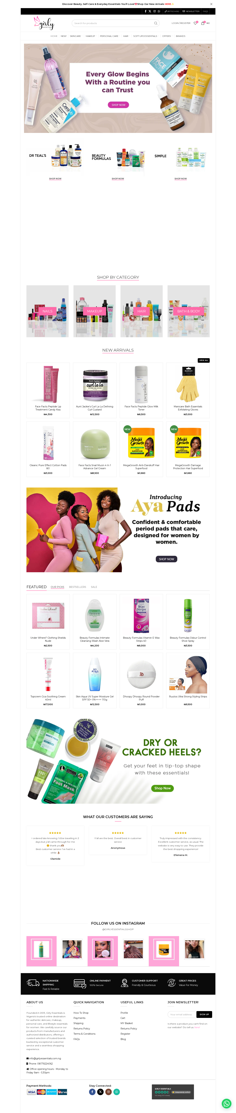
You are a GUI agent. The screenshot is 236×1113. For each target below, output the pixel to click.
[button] (226, 1103)
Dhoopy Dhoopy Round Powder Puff (141, 698)
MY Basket (127, 1023)
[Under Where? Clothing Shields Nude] (48, 616)
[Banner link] (55, 157)
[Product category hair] (94, 311)
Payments (79, 1018)
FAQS (205, 11)
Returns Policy (81, 1028)
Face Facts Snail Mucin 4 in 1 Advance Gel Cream (95, 467)
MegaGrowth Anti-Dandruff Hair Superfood (141, 467)
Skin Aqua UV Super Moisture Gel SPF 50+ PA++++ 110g (95, 698)
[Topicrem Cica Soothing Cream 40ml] (48, 674)
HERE (168, 4)
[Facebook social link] (146, 11)
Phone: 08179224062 (40, 1063)
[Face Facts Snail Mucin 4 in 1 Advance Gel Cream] (95, 443)
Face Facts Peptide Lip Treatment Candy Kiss (48, 408)
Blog (123, 1039)
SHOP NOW (55, 179)
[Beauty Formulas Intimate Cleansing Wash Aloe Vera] (95, 616)
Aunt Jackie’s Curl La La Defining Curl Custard (94, 408)
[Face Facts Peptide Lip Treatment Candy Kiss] (48, 384)
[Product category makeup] (47, 311)
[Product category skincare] (189, 311)
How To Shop (81, 1012)
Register (125, 1033)
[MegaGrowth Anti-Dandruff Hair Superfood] (141, 443)
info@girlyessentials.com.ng (45, 1058)
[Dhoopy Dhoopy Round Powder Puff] (141, 674)
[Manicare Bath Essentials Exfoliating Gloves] (188, 384)
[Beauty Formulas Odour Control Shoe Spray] (188, 616)
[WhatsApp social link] (159, 11)
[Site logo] (44, 22)
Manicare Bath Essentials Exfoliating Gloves (188, 408)
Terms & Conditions (84, 1033)
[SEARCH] (156, 23)
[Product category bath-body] (142, 311)
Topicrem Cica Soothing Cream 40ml (48, 698)
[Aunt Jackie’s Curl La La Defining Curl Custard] (95, 384)
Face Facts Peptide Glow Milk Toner (141, 408)
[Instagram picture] (41, 951)
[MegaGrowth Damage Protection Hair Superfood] (188, 443)
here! (197, 1027)
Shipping (78, 1023)
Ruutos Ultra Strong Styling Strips (188, 696)
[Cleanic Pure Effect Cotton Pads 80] (48, 443)
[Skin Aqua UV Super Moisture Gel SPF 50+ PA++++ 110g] (95, 674)
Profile (124, 1012)
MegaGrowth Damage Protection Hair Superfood (188, 467)
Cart (123, 1018)
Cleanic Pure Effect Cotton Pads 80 (48, 467)
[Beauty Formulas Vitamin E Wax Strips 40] (141, 616)
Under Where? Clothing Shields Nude (48, 639)
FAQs (76, 1039)
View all (203, 360)
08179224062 (173, 11)
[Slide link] (118, 88)
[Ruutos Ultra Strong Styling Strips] (188, 674)
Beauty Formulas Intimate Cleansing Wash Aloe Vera (95, 639)
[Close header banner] (211, 4)
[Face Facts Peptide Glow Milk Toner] (141, 384)
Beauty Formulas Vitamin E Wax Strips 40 (141, 639)
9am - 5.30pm (42, 1072)
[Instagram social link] (154, 11)
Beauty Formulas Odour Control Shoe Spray (188, 639)
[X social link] (150, 11)
